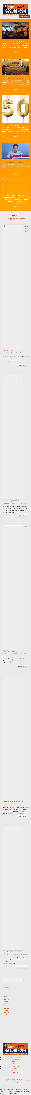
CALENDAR (7, 1001)
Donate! (6, 1006)
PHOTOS (6, 1010)
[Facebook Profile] (15, 1075)
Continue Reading (22, 365)
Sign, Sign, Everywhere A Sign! (13, 952)
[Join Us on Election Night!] (13, 287)
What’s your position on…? (12, 501)
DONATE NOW (24, 16)
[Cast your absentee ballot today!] (13, 738)
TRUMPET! (7, 1012)
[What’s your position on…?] (13, 437)
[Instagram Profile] (19, 1075)
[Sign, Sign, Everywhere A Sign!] (13, 888)
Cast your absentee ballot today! (13, 801)
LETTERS (6, 1008)
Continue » (15, 52)
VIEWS (6, 1014)
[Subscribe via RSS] (12, 1075)
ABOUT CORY (8, 999)
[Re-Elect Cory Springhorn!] (13, 587)
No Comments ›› (14, 352)
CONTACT (7, 1003)
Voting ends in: (15, 215)
